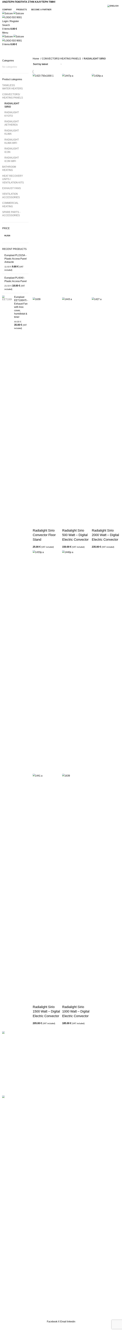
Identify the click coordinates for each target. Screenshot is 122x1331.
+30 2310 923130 (81, 1072)
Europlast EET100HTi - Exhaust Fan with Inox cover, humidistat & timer (21, 307)
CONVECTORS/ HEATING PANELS (12, 96)
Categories (9, 57)
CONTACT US (10, 1078)
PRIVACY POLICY (12, 1084)
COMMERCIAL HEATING (10, 205)
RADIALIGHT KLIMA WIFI (11, 141)
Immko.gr (86, 1093)
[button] (36, 524)
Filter (7, 236)
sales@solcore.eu (80, 1082)
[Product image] (47, 409)
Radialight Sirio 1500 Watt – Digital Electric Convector (46, 1011)
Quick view (44, 524)
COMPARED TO (11, 1073)
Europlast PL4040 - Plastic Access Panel (15, 279)
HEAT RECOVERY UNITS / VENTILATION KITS (13, 179)
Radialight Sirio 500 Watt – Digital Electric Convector (75, 535)
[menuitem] (113, 6)
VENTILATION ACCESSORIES (11, 195)
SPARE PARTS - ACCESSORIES (11, 214)
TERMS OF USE (11, 1090)
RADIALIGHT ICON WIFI (11, 159)
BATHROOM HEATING (9, 168)
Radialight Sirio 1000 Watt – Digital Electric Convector (75, 1011)
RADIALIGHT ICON (11, 150)
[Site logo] (7, 13)
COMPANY (8, 1062)
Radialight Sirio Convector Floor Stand (44, 535)
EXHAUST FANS (11, 188)
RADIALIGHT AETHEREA (11, 123)
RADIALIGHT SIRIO (11, 105)
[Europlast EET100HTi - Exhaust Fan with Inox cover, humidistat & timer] (7, 312)
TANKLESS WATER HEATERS (12, 87)
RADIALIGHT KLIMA (11, 132)
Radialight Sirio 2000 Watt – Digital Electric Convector (105, 535)
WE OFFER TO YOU (13, 1067)
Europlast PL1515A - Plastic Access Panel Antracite (15, 258)
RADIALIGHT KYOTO (11, 114)
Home (36, 58)
